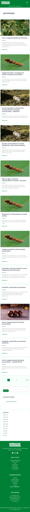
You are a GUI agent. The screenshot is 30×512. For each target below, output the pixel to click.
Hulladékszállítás (15, 479)
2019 (4, 431)
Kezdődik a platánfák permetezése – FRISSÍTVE (14, 342)
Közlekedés (15, 482)
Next (28, 379)
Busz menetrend (15, 467)
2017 (4, 435)
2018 (4, 433)
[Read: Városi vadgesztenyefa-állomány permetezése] (15, 312)
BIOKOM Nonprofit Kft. (11, 401)
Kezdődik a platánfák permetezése (14, 287)
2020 (4, 428)
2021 (4, 426)
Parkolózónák (15, 469)
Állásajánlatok (15, 464)
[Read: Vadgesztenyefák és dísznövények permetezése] (15, 239)
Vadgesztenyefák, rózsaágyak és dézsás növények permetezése (13, 73)
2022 (4, 424)
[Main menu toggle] (27, 2)
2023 (4, 421)
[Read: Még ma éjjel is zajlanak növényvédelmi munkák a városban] (15, 168)
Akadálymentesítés (17, 509)
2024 (4, 419)
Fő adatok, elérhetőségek (15, 460)
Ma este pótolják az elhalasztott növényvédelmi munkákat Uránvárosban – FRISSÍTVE (13, 109)
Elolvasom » (5, 49)
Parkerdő (15, 483)
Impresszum (20, 507)
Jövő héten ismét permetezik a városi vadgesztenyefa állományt (14, 269)
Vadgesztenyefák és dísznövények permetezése (13, 250)
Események (15, 466)
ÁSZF (11, 509)
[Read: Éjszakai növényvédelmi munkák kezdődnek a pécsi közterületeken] (15, 133)
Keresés (6, 390)
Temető (15, 485)
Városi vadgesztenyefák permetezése (14, 38)
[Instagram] (15, 453)
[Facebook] (12, 453)
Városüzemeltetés (15, 480)
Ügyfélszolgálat (15, 461)
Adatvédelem (26, 507)
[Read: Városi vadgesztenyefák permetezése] (15, 27)
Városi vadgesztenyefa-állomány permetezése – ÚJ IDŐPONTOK (13, 361)
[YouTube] (17, 453)
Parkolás (15, 477)
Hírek (15, 463)
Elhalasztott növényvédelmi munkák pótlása (14, 215)
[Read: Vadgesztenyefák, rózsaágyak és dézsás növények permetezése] (15, 62)
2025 (4, 417)
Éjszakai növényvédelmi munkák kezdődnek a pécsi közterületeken (13, 144)
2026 (4, 415)
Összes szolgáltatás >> (15, 486)
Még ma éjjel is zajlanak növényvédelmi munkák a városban (14, 179)
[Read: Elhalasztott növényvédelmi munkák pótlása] (15, 203)
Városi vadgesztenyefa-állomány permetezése (13, 323)
